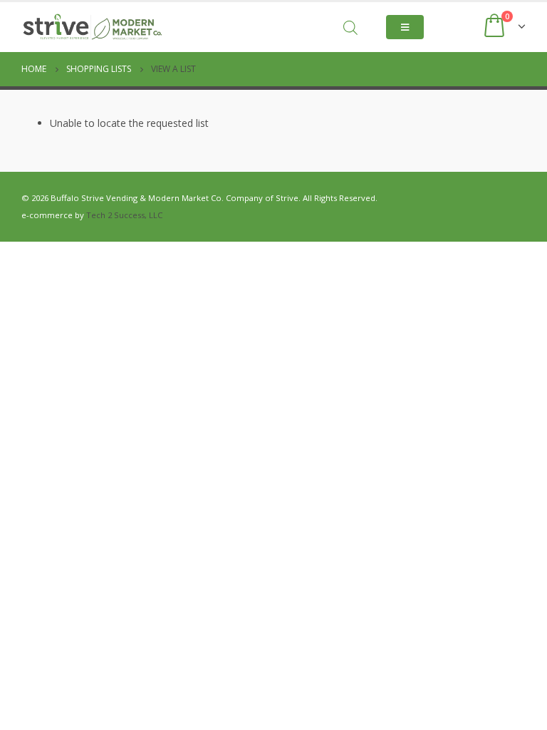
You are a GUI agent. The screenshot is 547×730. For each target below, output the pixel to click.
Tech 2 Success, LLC (124, 215)
